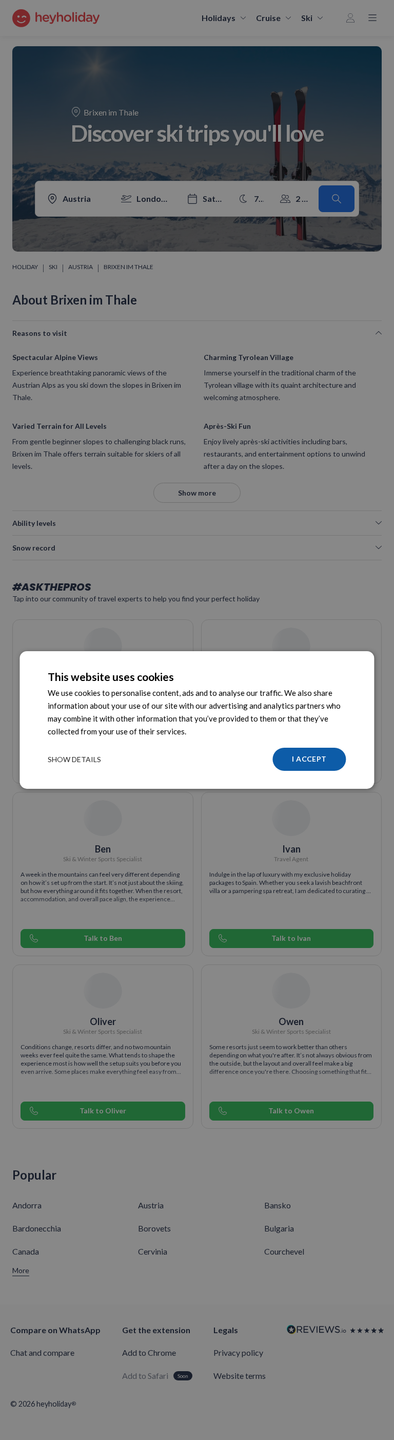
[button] (74, 759)
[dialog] (196, 720)
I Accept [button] (309, 758)
